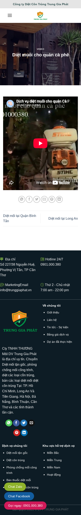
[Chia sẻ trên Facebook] (29, 199)
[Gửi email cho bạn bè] (44, 199)
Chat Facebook (19, 496)
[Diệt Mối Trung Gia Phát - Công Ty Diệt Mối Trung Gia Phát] (41, 15)
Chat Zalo (15, 486)
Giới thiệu (53, 312)
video (40, 49)
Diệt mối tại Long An (63, 218)
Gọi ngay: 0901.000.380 (25, 505)
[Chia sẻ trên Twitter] (36, 199)
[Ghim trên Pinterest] (51, 199)
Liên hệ (51, 320)
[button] (9, 15)
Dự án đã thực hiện (59, 341)
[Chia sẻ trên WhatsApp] (21, 199)
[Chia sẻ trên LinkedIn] (59, 199)
